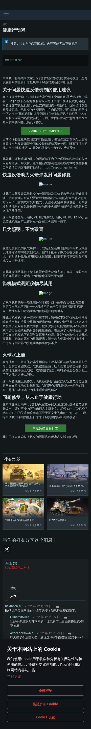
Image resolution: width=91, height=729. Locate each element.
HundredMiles (19, 617)
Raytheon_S (13, 606)
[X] (7, 549)
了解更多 (14, 676)
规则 (13, 588)
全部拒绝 (45, 690)
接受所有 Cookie (45, 704)
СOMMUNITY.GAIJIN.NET (45, 131)
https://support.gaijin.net (60, 167)
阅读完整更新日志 (45, 428)
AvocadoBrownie (21, 633)
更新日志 (24, 82)
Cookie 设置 (45, 717)
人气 (13, 596)
